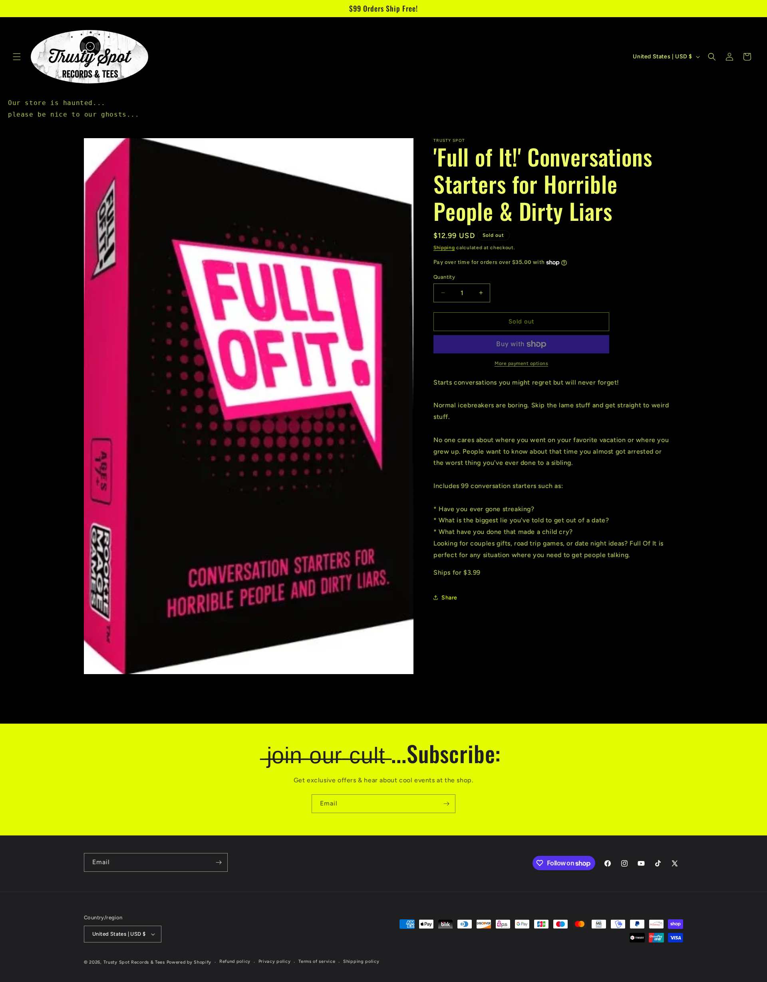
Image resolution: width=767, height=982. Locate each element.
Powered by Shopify (189, 962)
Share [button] (449, 597)
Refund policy (234, 961)
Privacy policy (274, 961)
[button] (17, 56)
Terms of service (316, 961)
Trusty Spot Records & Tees (134, 962)
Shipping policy (361, 961)
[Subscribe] (446, 803)
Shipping (444, 247)
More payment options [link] (521, 363)
